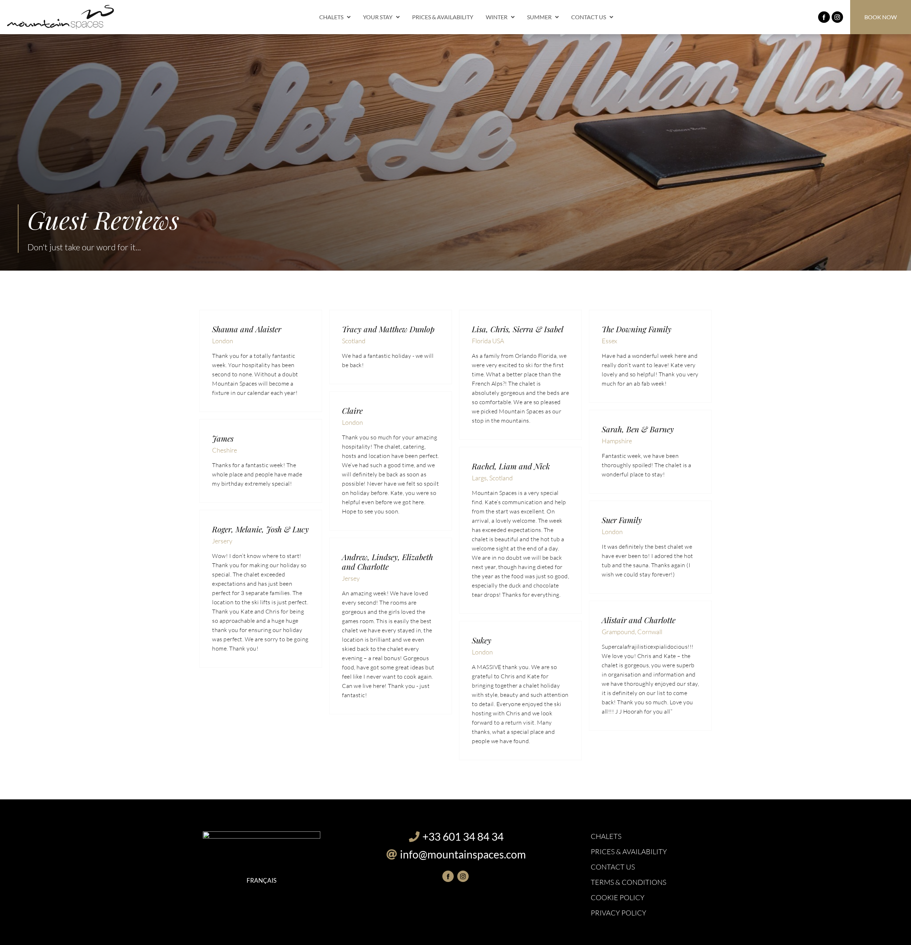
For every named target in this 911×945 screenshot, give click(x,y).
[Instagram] (837, 17)
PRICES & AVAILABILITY (442, 17)
